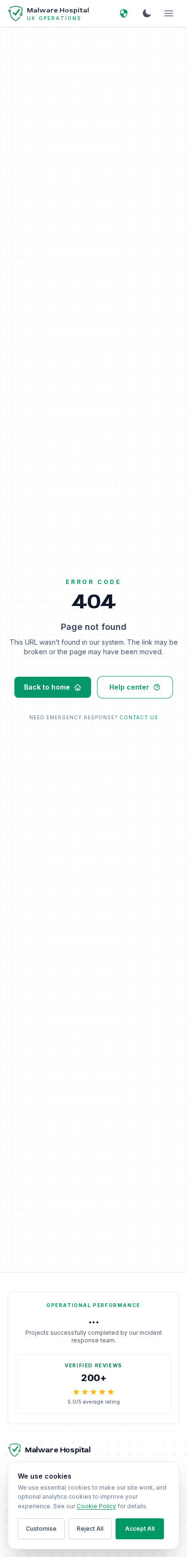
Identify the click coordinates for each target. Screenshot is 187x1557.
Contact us (138, 717)
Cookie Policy (96, 1506)
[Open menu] (168, 13)
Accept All (139, 1528)
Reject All (90, 1528)
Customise (41, 1528)
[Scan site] (123, 13)
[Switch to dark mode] (146, 13)
